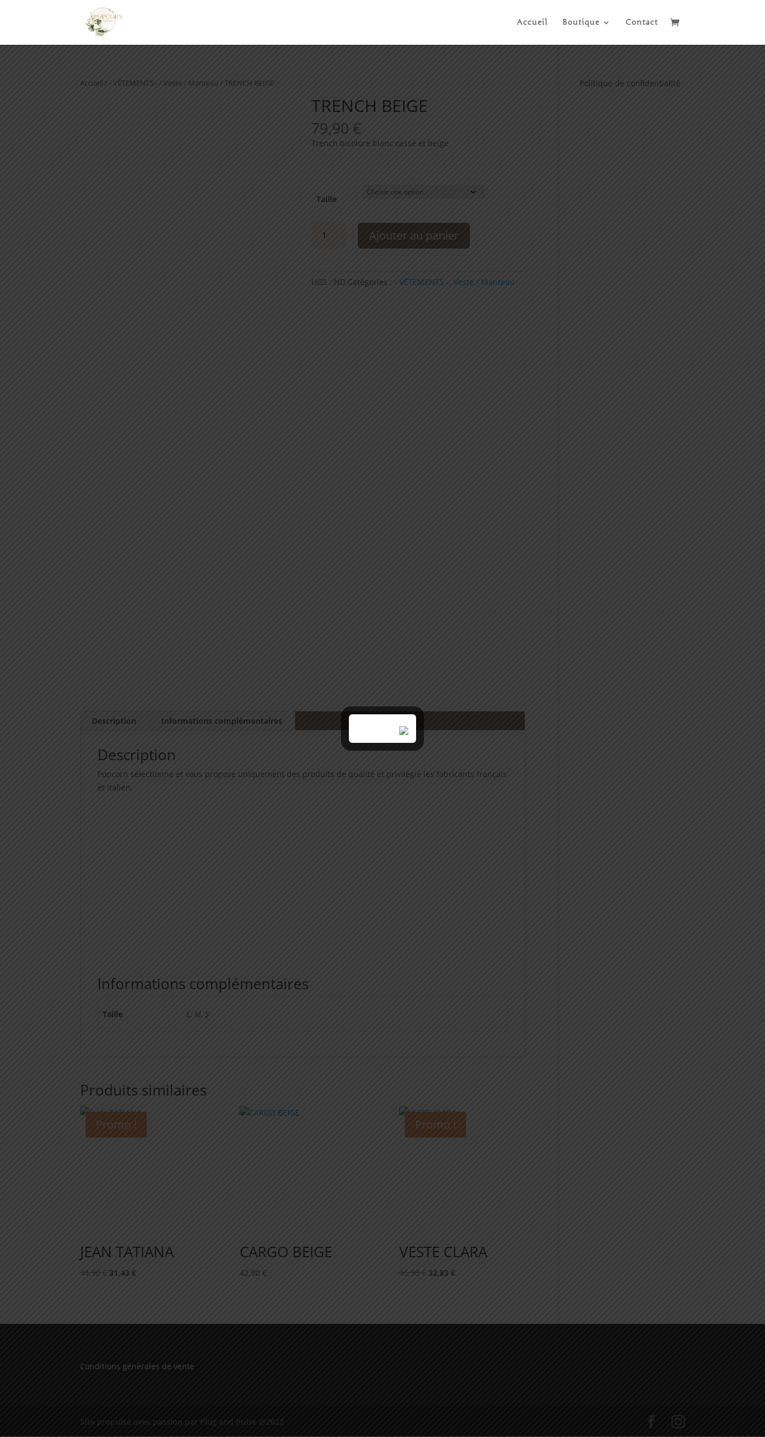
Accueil (532, 22)
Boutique (581, 22)
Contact (642, 22)
